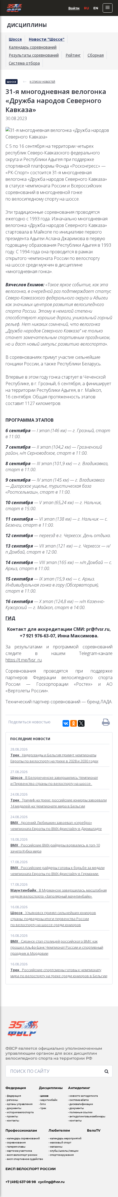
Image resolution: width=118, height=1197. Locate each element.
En (95, 8)
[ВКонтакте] (66, 723)
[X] (81, 723)
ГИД (10, 618)
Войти (74, 8)
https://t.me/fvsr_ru (23, 660)
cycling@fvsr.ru (51, 1182)
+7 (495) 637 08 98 (20, 1182)
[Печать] (106, 722)
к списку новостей (42, 82)
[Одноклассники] (73, 723)
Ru (86, 8)
